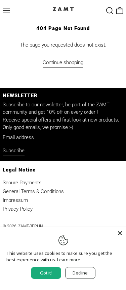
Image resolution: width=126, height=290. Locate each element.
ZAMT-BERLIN (30, 226)
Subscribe (14, 151)
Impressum (15, 200)
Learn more (68, 260)
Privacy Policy (18, 209)
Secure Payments (22, 183)
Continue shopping (63, 62)
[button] (110, 11)
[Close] (120, 233)
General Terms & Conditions (33, 191)
